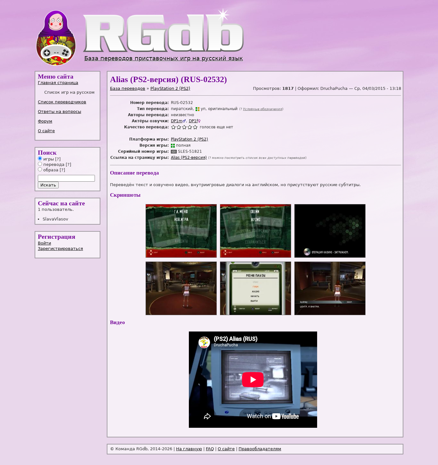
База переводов (127, 88)
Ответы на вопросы (59, 111)
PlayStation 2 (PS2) (170, 88)
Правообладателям (260, 448)
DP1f (193, 121)
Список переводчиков (62, 101)
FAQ (210, 448)
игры (48, 159)
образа (50, 170)
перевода (53, 164)
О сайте (46, 130)
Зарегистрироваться (60, 248)
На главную (189, 448)
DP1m (176, 121)
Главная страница (58, 82)
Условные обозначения (262, 109)
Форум (45, 121)
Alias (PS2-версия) (189, 157)
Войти (44, 243)
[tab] (68, 82)
